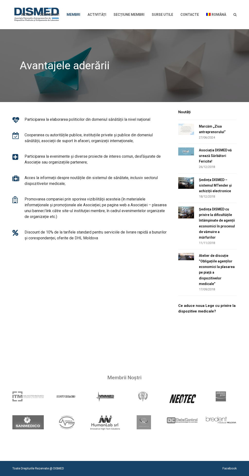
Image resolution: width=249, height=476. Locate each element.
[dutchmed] (66, 396)
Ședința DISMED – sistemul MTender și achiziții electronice (215, 185)
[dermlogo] (144, 422)
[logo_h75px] (28, 396)
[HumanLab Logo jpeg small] (105, 423)
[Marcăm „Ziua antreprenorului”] (186, 129)
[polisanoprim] (221, 396)
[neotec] (182, 398)
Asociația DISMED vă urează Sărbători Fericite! (215, 155)
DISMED (58, 468)
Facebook (229, 468)
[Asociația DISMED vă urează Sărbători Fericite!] (186, 151)
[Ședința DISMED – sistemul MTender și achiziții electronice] (186, 183)
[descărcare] (28, 422)
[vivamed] (105, 396)
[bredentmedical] (221, 420)
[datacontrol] (182, 420)
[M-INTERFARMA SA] (144, 396)
